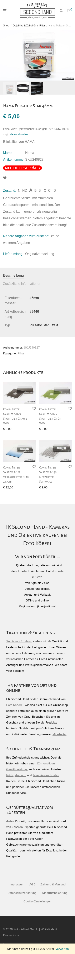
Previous (4, 55)
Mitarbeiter (59, 734)
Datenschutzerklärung (22, 892)
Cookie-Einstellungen (37, 901)
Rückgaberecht (16, 775)
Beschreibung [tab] (13, 275)
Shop (6, 25)
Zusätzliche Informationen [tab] (22, 283)
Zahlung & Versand (53, 884)
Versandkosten (19, 134)
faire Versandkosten (46, 775)
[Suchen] (61, 10)
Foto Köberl (14, 705)
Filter (42, 25)
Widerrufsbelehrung (54, 892)
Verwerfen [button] (62, 948)
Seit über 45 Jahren (19, 641)
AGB (32, 884)
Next (71, 55)
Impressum (17, 884)
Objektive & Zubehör (24, 25)
